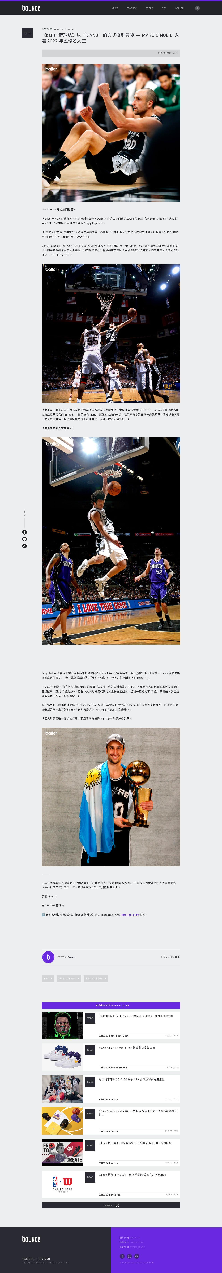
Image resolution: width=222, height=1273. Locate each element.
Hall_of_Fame (94, 979)
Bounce (72, 957)
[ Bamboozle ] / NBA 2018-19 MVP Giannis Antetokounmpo (136, 1015)
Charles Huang (118, 1067)
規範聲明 (132, 1247)
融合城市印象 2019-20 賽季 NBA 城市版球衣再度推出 (132, 1079)
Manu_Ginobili (67, 979)
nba (46, 979)
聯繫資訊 (132, 1242)
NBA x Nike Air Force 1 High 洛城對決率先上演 (127, 1047)
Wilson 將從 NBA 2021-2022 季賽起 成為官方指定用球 (132, 1174)
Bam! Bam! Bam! (119, 1035)
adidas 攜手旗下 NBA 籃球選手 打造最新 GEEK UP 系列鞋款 (135, 1142)
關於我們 (130, 1238)
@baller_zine (130, 914)
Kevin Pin (115, 1194)
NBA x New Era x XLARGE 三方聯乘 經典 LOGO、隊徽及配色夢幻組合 (138, 1113)
